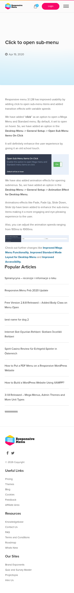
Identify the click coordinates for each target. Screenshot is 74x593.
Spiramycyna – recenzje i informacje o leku (30, 278)
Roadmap (10, 542)
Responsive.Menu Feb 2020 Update (26, 290)
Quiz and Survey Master (18, 569)
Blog (7, 489)
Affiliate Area (12, 504)
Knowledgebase (14, 521)
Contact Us (11, 527)
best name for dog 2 (17, 319)
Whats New (11, 547)
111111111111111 (11, 412)
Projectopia (11, 575)
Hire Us (9, 580)
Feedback (10, 499)
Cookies (9, 494)
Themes (9, 484)
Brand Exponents (14, 564)
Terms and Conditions (17, 537)
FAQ (7, 532)
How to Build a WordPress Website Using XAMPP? (34, 382)
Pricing (9, 479)
